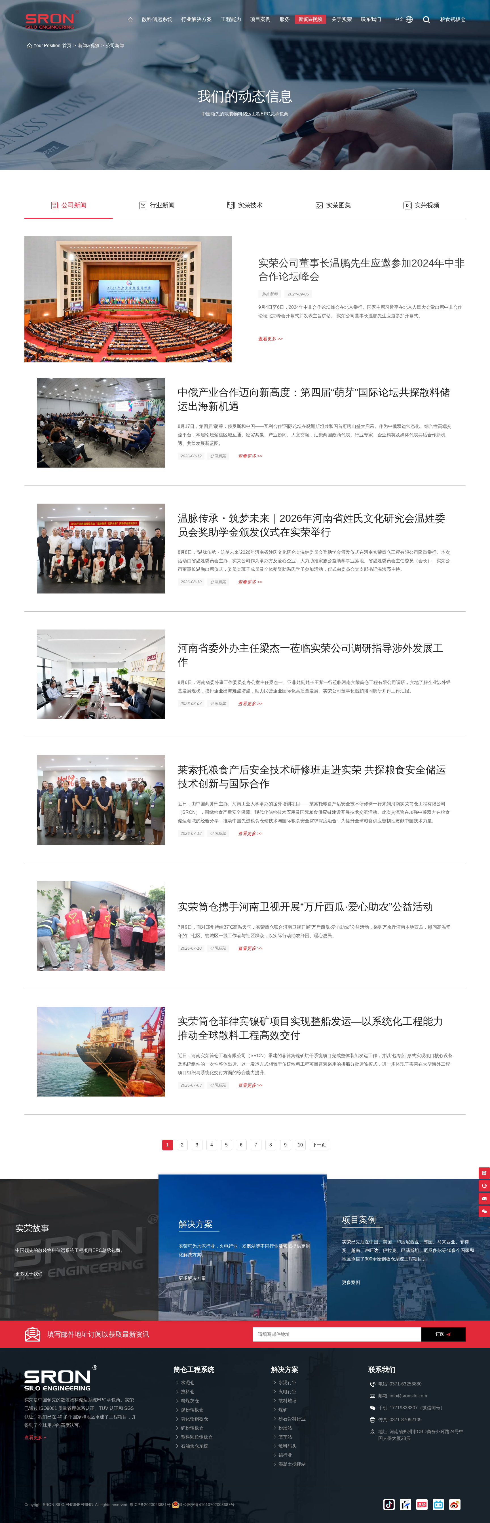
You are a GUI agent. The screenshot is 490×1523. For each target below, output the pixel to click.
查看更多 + (35, 1437)
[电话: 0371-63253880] (484, 1186)
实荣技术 (250, 205)
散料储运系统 (157, 19)
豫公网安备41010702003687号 (207, 1504)
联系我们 (371, 19)
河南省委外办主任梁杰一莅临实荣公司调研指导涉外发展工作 (310, 655)
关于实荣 (341, 19)
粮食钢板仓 (453, 19)
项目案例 (260, 19)
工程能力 (231, 19)
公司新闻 (115, 45)
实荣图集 (338, 205)
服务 (285, 19)
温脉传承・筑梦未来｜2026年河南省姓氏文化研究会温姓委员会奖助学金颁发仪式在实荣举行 (311, 525)
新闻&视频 (310, 19)
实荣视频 (427, 205)
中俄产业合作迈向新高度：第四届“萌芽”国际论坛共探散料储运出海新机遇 (314, 399)
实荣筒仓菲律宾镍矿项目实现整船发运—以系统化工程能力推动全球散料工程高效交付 (310, 1028)
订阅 (440, 1334)
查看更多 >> (250, 456)
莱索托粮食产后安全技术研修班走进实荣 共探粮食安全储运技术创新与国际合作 (312, 776)
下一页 (319, 1144)
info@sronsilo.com (408, 1395)
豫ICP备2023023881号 (150, 1504)
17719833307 (404, 1407)
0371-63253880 (406, 1384)
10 (300, 1144)
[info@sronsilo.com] (484, 1198)
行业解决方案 (196, 19)
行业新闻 (162, 205)
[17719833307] (484, 1211)
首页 (66, 45)
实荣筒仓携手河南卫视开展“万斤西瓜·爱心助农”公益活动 (305, 906)
